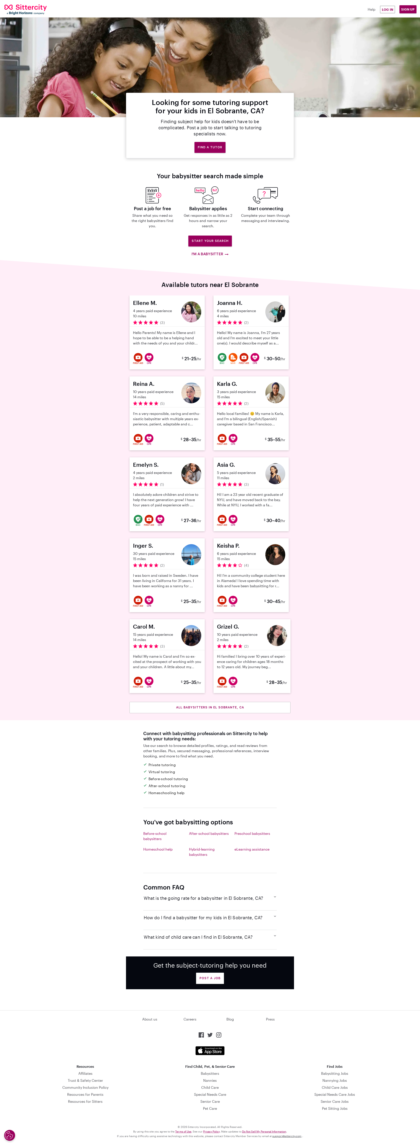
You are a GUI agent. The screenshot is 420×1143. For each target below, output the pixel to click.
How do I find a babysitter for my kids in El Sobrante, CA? (203, 917)
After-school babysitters (209, 833)
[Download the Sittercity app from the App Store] (210, 1050)
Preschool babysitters (252, 833)
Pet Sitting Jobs (335, 1108)
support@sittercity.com (286, 1136)
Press (270, 1019)
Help (371, 9)
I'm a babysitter (207, 254)
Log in (387, 9)
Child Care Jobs (335, 1087)
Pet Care (210, 1108)
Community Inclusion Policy (85, 1087)
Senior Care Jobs (335, 1101)
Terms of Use (183, 1131)
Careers (190, 1019)
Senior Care (210, 1101)
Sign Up (408, 9)
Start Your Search (210, 241)
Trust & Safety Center (85, 1080)
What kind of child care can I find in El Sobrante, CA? (198, 937)
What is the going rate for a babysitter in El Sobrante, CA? (203, 898)
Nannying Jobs (334, 1080)
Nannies (210, 1080)
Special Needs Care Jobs (334, 1094)
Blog (230, 1019)
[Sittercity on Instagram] (218, 1035)
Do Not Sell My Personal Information (264, 1131)
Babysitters (210, 1073)
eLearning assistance (252, 849)
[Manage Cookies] (9, 1135)
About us (149, 1019)
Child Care (210, 1087)
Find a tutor (210, 147)
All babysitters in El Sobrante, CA (210, 707)
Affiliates (85, 1073)
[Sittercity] (39, 9)
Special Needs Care (210, 1094)
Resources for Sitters (85, 1101)
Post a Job (210, 978)
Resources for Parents (85, 1094)
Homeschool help (158, 849)
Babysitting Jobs (334, 1073)
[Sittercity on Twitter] (210, 1035)
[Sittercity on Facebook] (201, 1035)
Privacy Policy (211, 1131)
